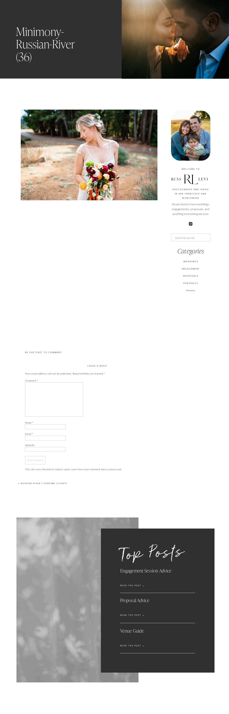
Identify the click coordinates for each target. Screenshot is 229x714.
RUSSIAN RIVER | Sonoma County (44, 483)
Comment (31, 380)
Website (30, 445)
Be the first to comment (43, 352)
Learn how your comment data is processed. (96, 469)
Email (29, 433)
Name (29, 422)
